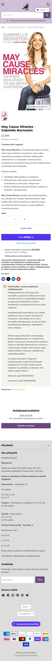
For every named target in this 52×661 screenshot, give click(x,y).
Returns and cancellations (26, 653)
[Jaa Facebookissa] (3, 279)
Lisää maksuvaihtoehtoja (26, 243)
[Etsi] (47, 15)
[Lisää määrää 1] (24, 219)
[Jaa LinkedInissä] (13, 279)
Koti (3, 27)
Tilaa (39, 579)
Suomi (24, 607)
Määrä (3, 213)
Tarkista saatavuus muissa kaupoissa (18, 256)
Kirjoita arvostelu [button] (26, 425)
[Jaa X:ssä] (8, 279)
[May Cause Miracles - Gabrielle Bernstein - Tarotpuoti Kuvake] (4, 116)
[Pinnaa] (19, 279)
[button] (42, 9)
